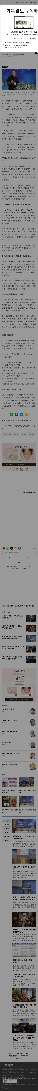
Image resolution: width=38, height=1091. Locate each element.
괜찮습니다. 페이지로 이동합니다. (12, 48)
